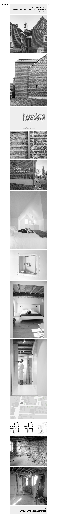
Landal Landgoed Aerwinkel (33, 511)
